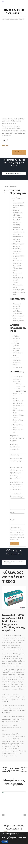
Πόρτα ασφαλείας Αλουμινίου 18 (14, 827)
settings (16, 838)
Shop (7, 19)
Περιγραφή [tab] (6, 186)
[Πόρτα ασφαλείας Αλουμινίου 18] (14, 807)
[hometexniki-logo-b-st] (6, 1)
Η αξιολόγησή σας (16, 497)
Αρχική (3, 19)
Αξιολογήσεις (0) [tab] (6, 191)
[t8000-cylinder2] (14, 69)
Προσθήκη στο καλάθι (19, 152)
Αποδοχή (5, 841)
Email (12, 520)
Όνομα (13, 512)
